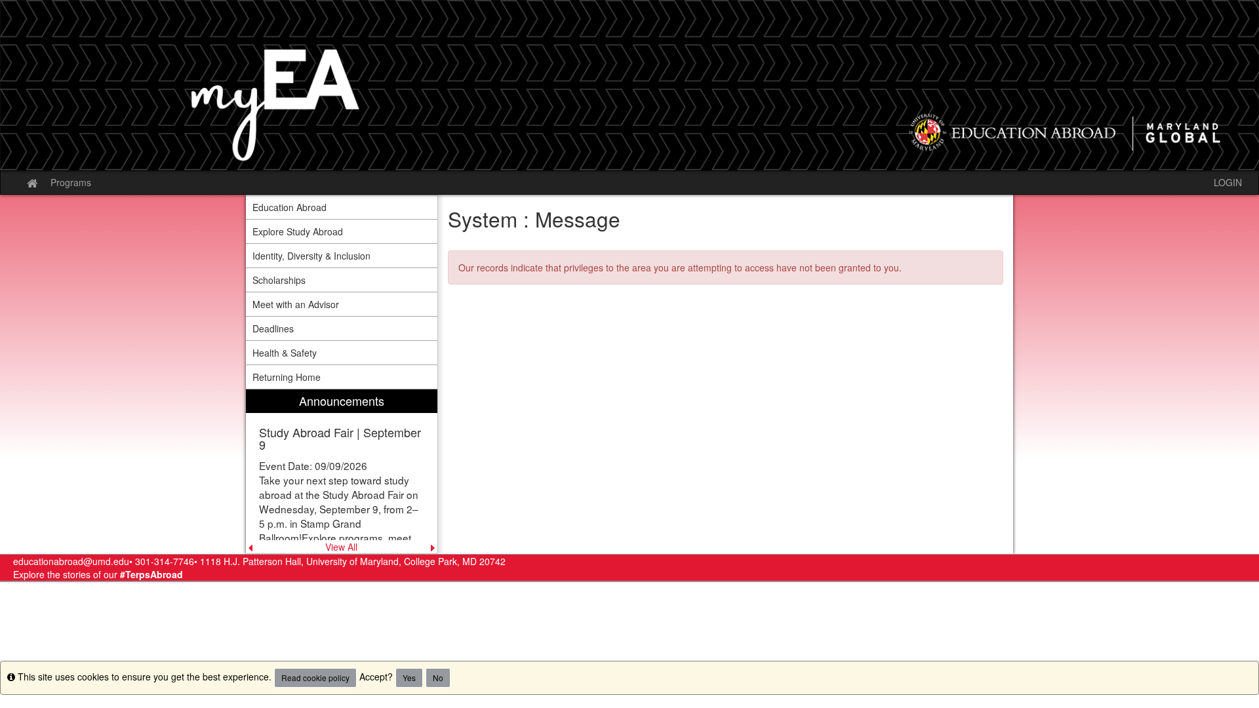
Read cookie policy (315, 677)
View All (341, 546)
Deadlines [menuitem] (273, 328)
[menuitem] (341, 471)
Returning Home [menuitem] (286, 377)
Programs (70, 182)
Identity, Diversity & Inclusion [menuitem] (311, 255)
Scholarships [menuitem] (279, 279)
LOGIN (1228, 182)
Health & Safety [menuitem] (284, 352)
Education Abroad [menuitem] (289, 207)
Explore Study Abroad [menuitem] (297, 231)
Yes (409, 677)
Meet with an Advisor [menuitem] (295, 304)
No (438, 677)
